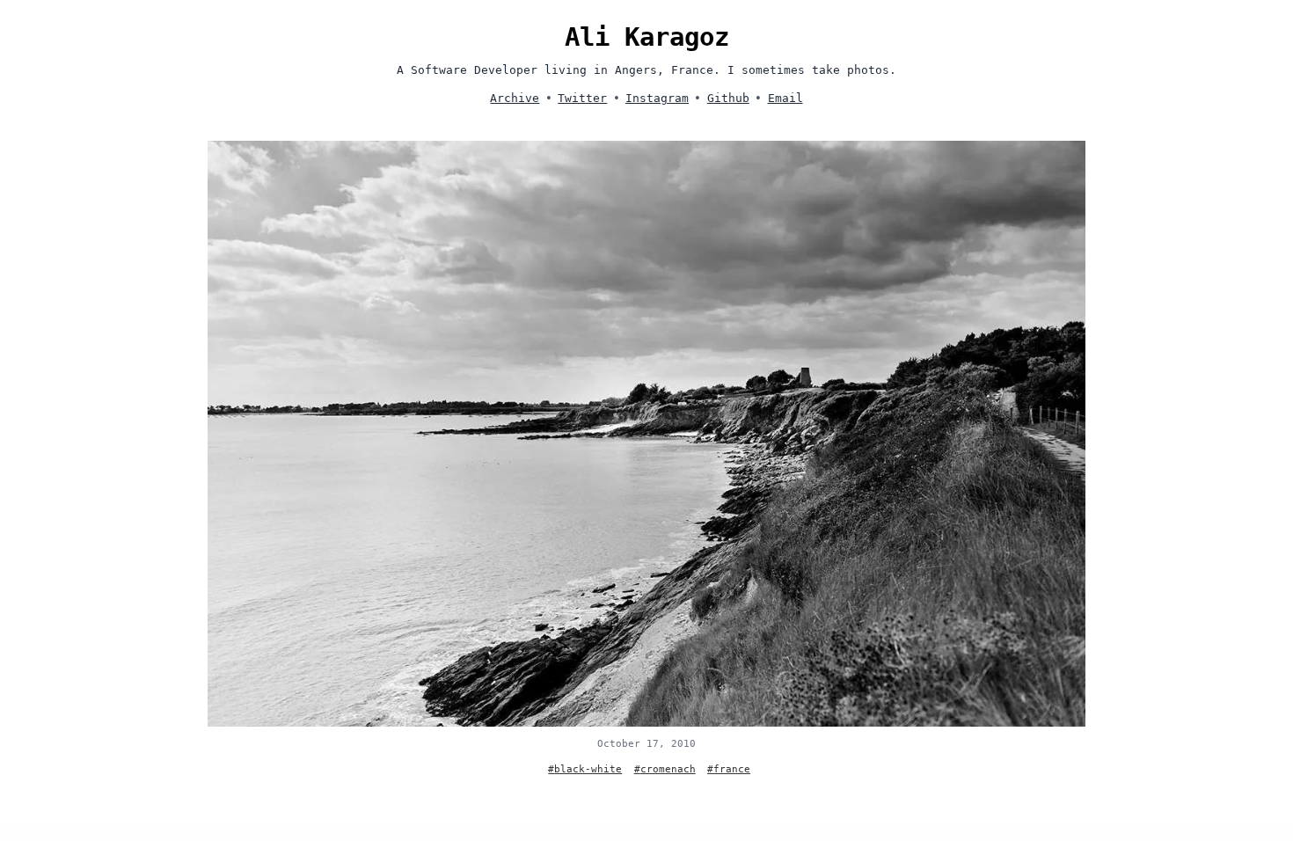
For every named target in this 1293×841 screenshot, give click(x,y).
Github (728, 98)
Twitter (582, 98)
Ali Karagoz (647, 37)
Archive (514, 98)
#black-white (585, 769)
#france (728, 769)
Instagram (657, 98)
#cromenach (665, 769)
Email (785, 98)
